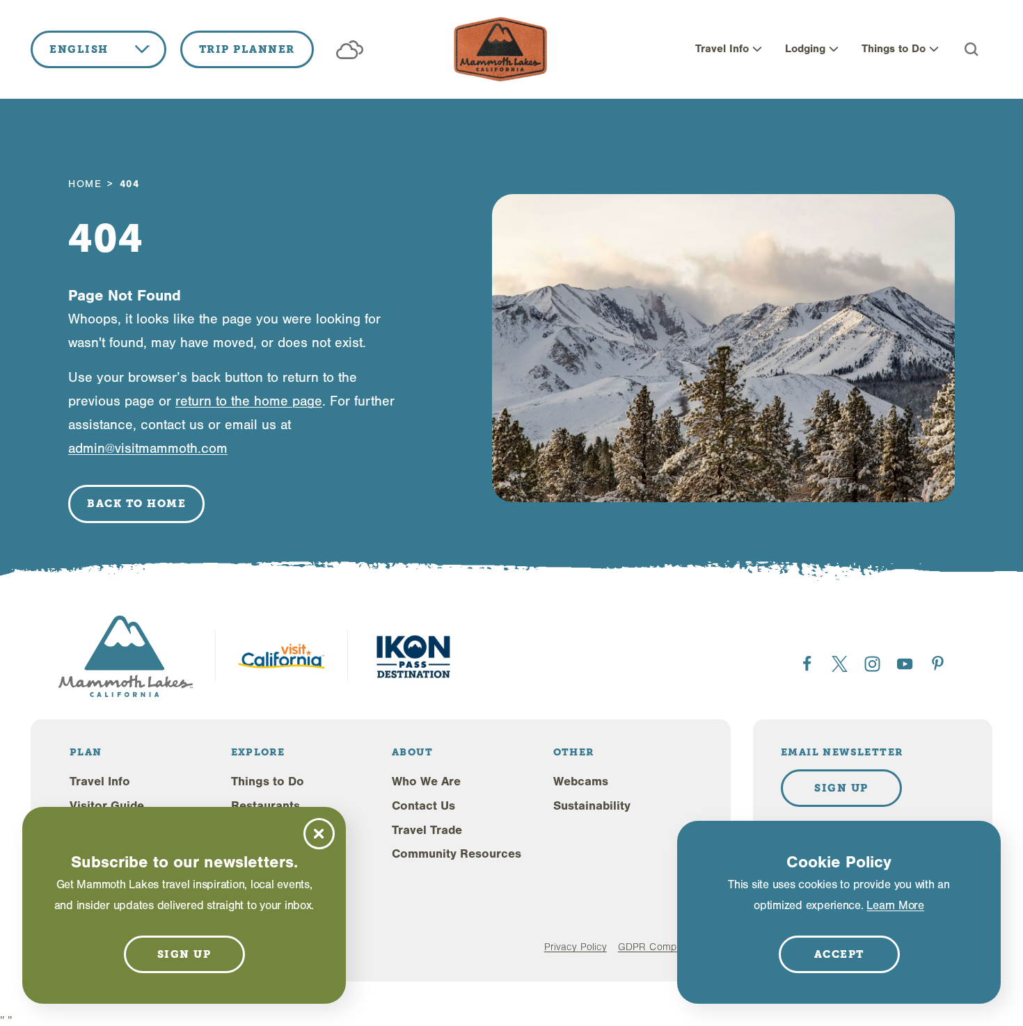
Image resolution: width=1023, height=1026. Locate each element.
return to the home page (248, 401)
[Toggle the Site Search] (971, 49)
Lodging (805, 48)
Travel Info (722, 48)
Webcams (580, 781)
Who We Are (426, 781)
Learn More (894, 905)
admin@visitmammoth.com (148, 448)
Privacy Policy (575, 947)
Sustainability (592, 806)
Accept (839, 954)
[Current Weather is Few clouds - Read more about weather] (349, 49)
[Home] (500, 49)
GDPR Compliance (660, 947)
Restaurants (265, 806)
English (79, 49)
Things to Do (894, 48)
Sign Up (841, 788)
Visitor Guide (107, 806)
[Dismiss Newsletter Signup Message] (319, 833)
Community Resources (456, 854)
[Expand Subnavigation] (757, 49)
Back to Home (136, 503)
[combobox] (98, 50)
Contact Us (423, 806)
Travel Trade (427, 830)
